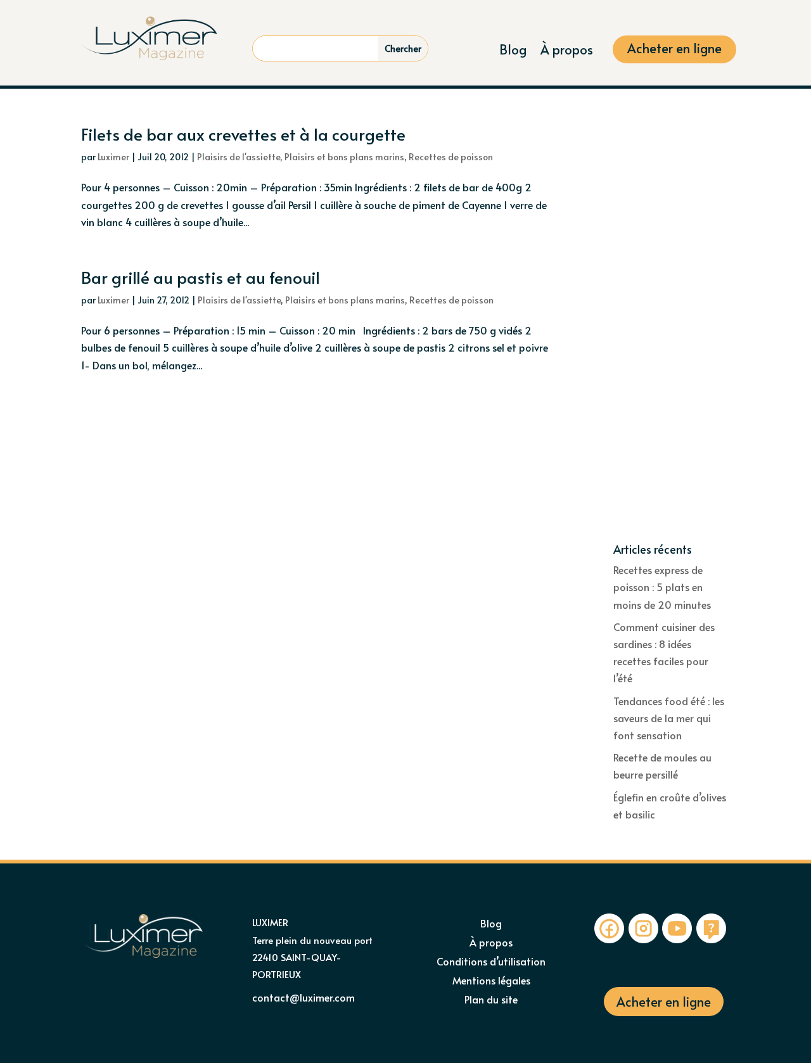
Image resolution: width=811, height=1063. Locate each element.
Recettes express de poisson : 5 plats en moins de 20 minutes (662, 587)
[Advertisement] (671, 334)
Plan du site (491, 1000)
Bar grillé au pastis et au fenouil (200, 276)
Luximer (113, 157)
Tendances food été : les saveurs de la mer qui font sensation (668, 718)
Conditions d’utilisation (491, 962)
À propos (566, 51)
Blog (513, 51)
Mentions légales (491, 981)
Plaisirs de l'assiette (238, 157)
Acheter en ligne (674, 50)
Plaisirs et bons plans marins (344, 157)
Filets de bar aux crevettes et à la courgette (243, 133)
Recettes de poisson (451, 157)
